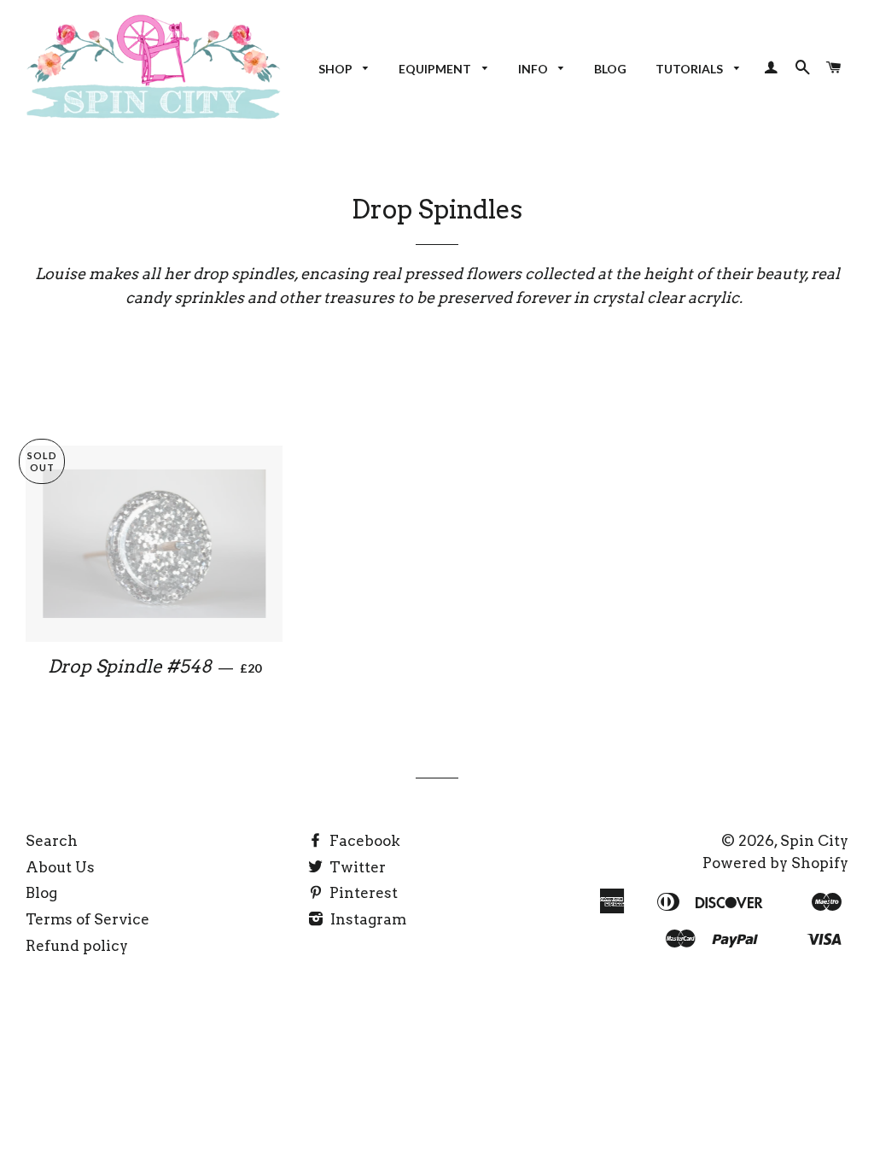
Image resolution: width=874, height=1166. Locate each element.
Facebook (363, 840)
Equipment (436, 68)
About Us (60, 867)
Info (534, 68)
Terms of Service (87, 919)
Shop (336, 68)
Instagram (366, 919)
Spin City (814, 840)
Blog (610, 68)
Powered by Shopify (775, 863)
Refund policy (77, 945)
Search (52, 840)
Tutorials (690, 68)
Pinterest (362, 892)
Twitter (356, 867)
